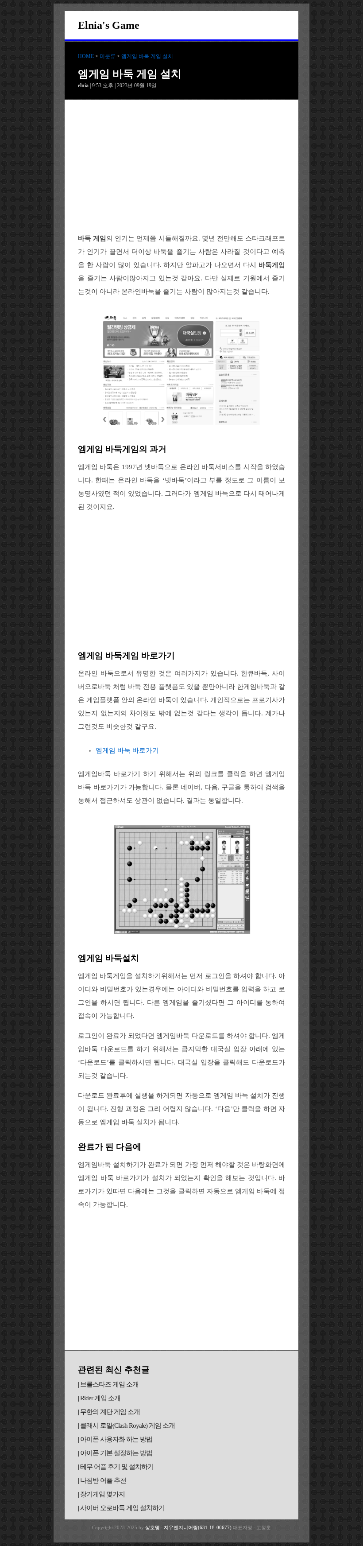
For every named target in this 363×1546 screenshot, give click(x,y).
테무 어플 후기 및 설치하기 (117, 1466)
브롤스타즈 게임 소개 (109, 1384)
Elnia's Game (108, 25)
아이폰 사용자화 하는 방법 (116, 1439)
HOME (86, 56)
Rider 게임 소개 (100, 1398)
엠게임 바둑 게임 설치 (147, 56)
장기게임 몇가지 (102, 1494)
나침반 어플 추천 (103, 1480)
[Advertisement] (181, 167)
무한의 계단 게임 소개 (110, 1411)
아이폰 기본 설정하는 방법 (116, 1453)
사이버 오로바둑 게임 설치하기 (122, 1507)
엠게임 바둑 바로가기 (127, 750)
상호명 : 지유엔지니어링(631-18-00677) (189, 1527)
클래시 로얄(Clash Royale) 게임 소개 (127, 1425)
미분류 (108, 56)
